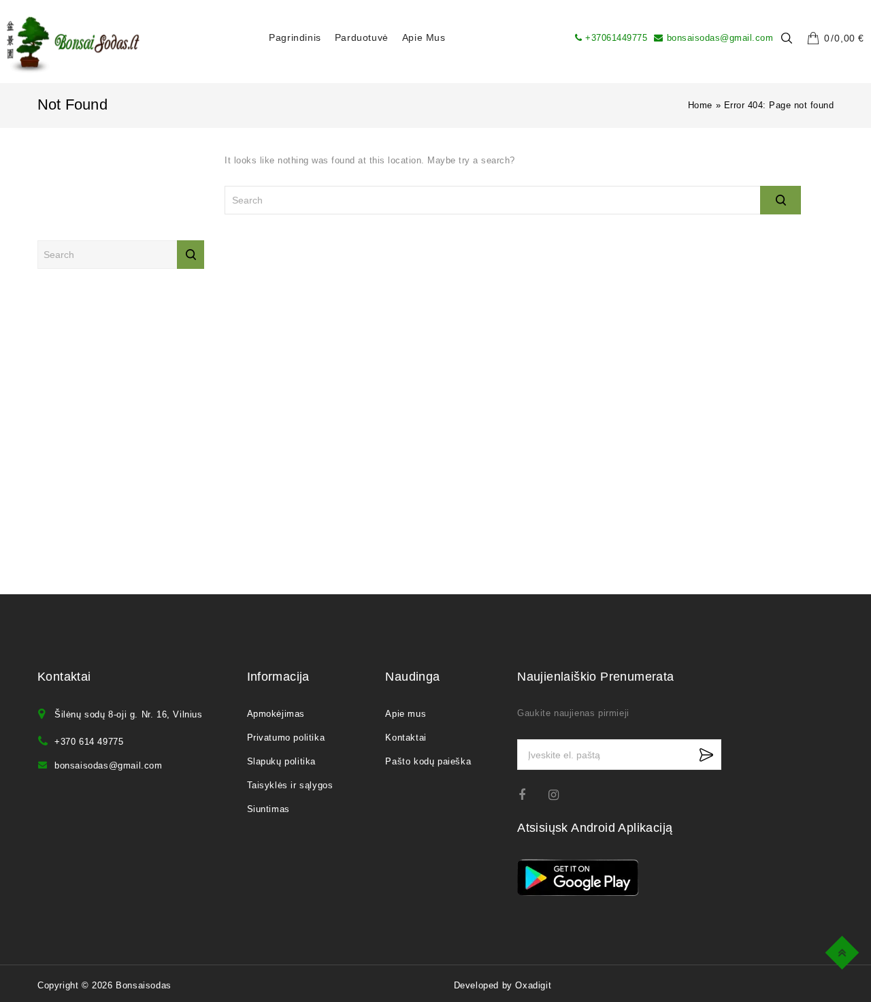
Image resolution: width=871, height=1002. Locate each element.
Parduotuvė (362, 37)
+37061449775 (616, 38)
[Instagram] (560, 795)
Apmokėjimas (276, 714)
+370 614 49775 (88, 742)
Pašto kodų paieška (428, 761)
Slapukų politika (281, 761)
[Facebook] (530, 795)
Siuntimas (268, 809)
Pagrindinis (295, 37)
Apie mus (424, 37)
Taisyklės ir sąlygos (290, 785)
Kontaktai (405, 737)
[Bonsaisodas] (73, 45)
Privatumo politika (286, 737)
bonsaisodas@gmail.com (720, 38)
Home (700, 105)
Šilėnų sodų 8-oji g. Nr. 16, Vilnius (128, 714)
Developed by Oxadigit (503, 985)
